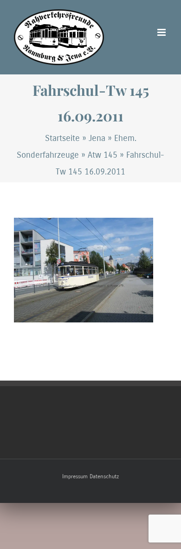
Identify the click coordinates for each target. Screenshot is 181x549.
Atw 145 (102, 155)
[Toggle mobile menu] (162, 32)
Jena (97, 138)
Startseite (62, 138)
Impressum (75, 476)
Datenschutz (104, 476)
